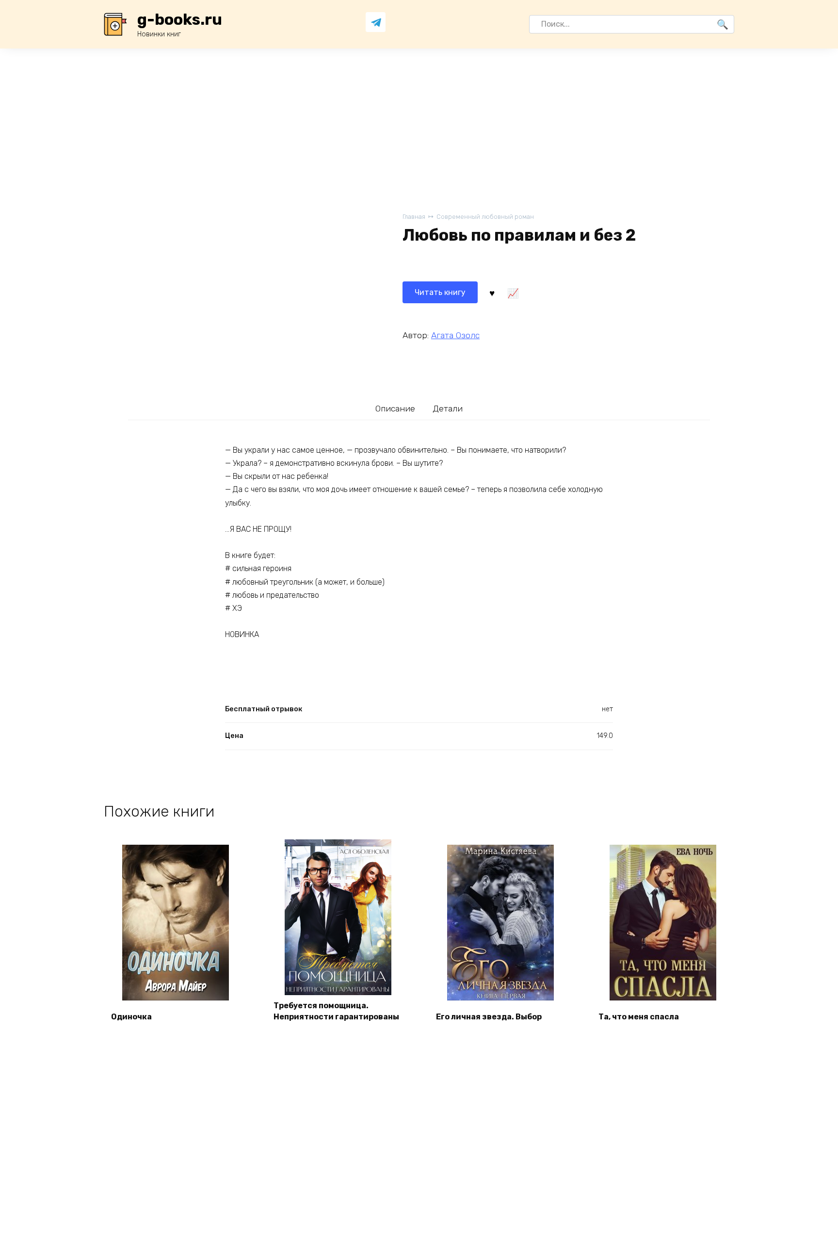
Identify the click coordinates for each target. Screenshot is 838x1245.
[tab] (395, 408)
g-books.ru (179, 19)
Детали (448, 408)
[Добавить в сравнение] (512, 292)
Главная (414, 216)
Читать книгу (440, 292)
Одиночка (131, 1016)
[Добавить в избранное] (492, 292)
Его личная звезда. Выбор (489, 1016)
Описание (395, 408)
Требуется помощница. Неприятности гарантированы (336, 1011)
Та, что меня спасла (638, 1016)
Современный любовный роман (485, 216)
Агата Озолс (455, 335)
